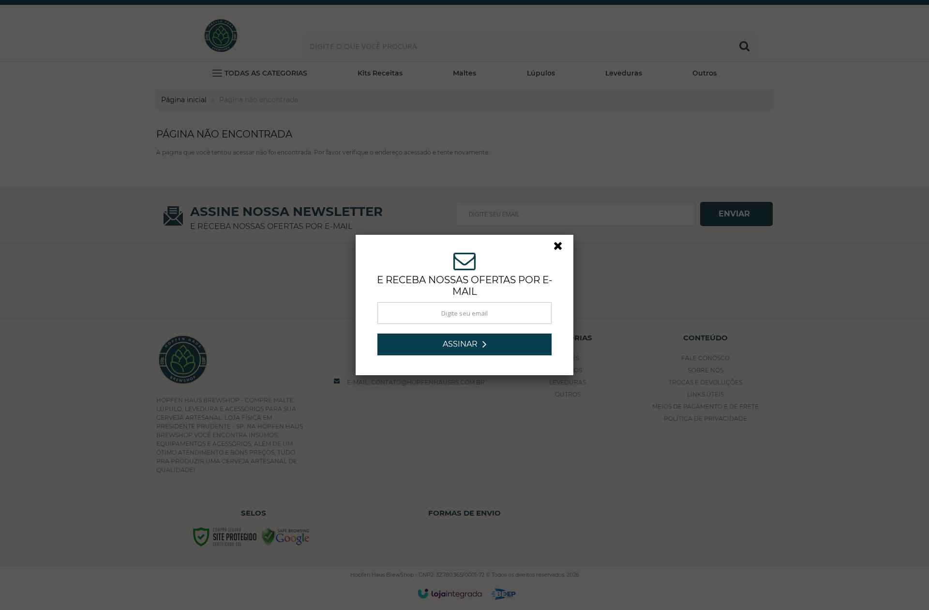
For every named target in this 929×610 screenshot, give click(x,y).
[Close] (562, 248)
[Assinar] (464, 344)
